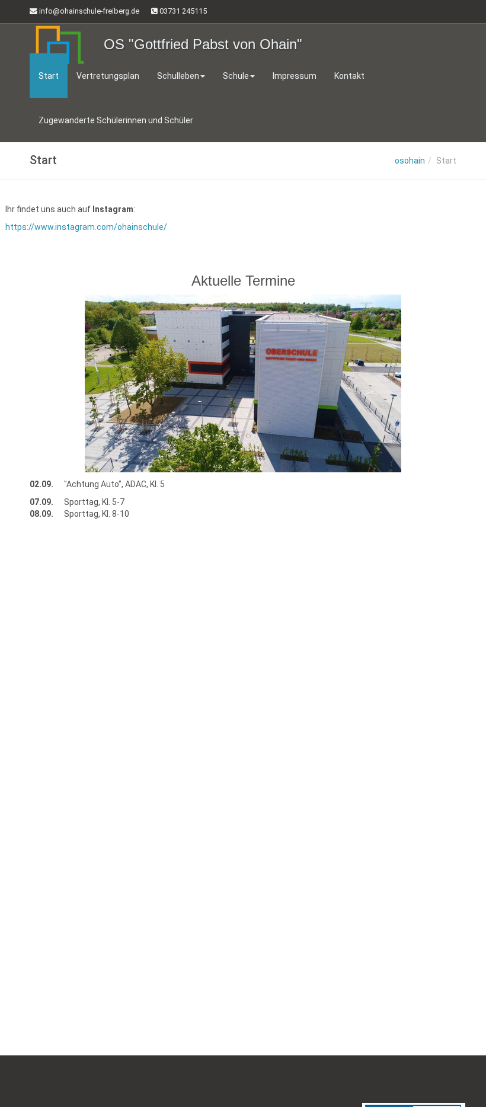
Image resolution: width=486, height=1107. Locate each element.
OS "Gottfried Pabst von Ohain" (203, 44)
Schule (236, 76)
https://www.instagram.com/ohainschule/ (86, 227)
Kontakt (349, 76)
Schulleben (178, 76)
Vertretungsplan (107, 76)
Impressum (294, 76)
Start (49, 76)
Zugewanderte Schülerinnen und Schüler (116, 120)
